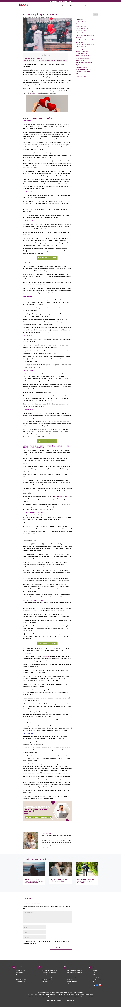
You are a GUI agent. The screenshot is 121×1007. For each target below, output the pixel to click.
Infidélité (78, 37)
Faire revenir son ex (81, 33)
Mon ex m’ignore (81, 49)
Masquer (48, 55)
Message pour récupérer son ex (85, 44)
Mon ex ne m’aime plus (82, 53)
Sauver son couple (60, 5)
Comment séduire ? (81, 26)
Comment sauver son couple (49, 972)
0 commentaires (48, 17)
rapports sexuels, (43, 308)
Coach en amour (80, 21)
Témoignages (96, 977)
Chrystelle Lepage (28, 17)
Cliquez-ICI (69, 1)
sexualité (47, 656)
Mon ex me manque (82, 51)
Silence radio (19, 972)
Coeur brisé (79, 24)
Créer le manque (20, 970)
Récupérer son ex (38, 5)
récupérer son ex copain (61, 496)
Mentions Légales (69, 1000)
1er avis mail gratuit (48, 441)
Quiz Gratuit (60, 1004)
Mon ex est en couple (39, 17)
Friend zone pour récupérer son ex (86, 35)
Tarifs (91, 5)
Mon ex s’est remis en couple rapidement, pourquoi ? (85, 880)
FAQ (94, 974)
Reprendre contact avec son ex (85, 62)
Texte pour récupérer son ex (74, 977)
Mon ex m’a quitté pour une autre (33, 58)
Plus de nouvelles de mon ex (74, 970)
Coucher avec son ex (82, 28)
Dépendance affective (49, 5)
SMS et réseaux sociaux (83, 74)
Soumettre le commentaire (61, 948)
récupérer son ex (35, 93)
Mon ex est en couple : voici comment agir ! (59, 880)
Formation (96, 5)
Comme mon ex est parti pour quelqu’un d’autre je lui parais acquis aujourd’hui (45, 60)
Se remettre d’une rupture (83, 69)
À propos (85, 5)
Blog (101, 5)
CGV (94, 972)
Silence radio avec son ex (83, 71)
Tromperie (79, 5)
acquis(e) (59, 567)
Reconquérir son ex (21, 974)
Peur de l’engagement (70, 5)
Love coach (45, 981)
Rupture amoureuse (82, 65)
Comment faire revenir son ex (49, 970)
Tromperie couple (81, 76)
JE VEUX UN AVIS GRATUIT (48, 258)
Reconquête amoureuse (83, 58)
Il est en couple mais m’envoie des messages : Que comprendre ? (33, 880)
